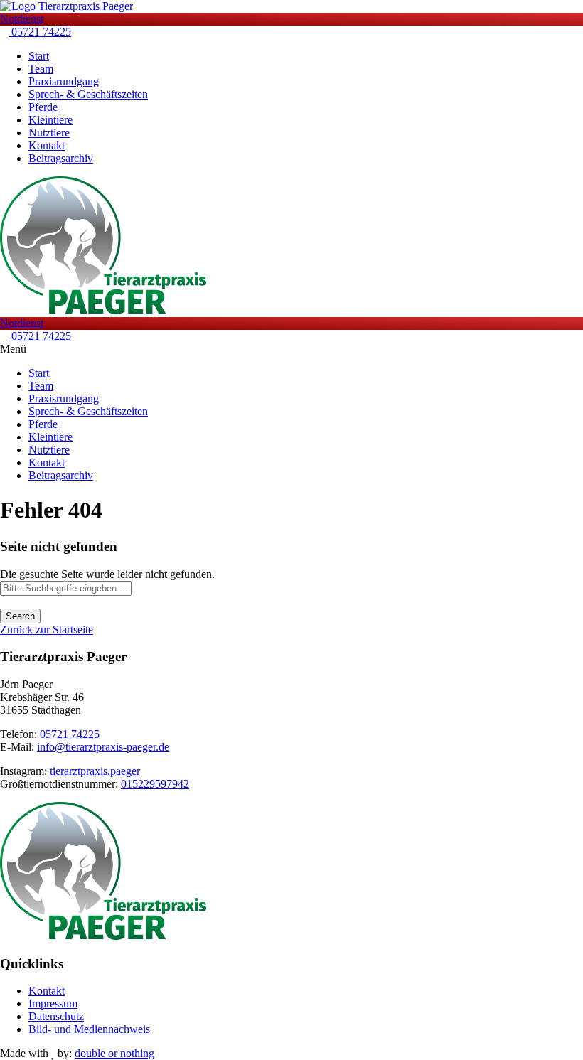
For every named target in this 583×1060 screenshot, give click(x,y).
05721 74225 (40, 32)
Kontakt (46, 145)
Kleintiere (50, 120)
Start (38, 56)
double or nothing (114, 1053)
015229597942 (155, 784)
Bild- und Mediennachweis (89, 1029)
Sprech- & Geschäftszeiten (88, 94)
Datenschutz (56, 1016)
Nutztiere (49, 133)
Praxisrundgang (63, 81)
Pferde (43, 107)
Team (40, 69)
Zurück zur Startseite (46, 629)
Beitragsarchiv (60, 158)
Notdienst (21, 19)
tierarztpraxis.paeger (95, 771)
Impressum (52, 1003)
